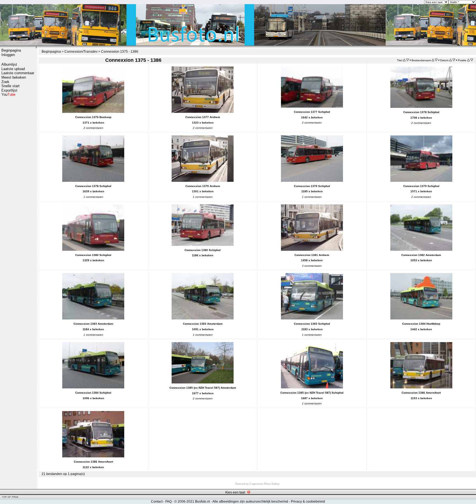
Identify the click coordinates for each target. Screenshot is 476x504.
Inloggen (8, 55)
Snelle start (10, 86)
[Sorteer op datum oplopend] (450, 60)
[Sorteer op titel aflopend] (407, 60)
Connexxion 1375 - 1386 (119, 52)
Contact (157, 501)
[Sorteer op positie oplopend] (468, 60)
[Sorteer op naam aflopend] (436, 60)
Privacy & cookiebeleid (308, 501)
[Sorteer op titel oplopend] (404, 60)
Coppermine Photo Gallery (265, 483)
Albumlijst (9, 64)
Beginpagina (11, 50)
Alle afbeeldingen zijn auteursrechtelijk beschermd (250, 501)
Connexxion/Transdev (81, 52)
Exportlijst (9, 90)
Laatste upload (13, 69)
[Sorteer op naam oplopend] (433, 60)
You (8, 94)
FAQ (168, 501)
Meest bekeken (13, 77)
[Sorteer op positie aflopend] (471, 60)
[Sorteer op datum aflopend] (454, 60)
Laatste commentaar (17, 73)
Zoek (5, 82)
